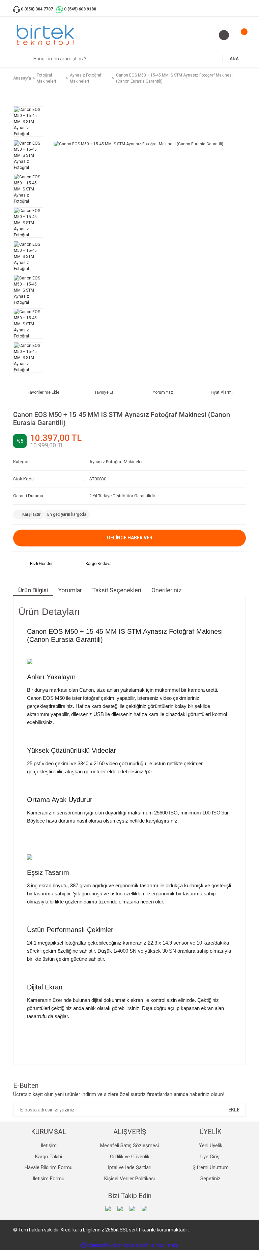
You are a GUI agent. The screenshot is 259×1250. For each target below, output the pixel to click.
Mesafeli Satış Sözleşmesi (129, 1145)
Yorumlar (70, 590)
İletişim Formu (48, 1178)
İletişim (49, 1145)
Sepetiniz (210, 1178)
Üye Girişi (210, 1157)
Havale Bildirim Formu (49, 1167)
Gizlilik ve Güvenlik (129, 1157)
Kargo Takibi (48, 1157)
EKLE (233, 1109)
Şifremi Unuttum (211, 1167)
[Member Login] (224, 35)
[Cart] (239, 35)
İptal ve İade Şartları (129, 1167)
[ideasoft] (94, 1245)
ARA (234, 58)
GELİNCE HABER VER (129, 537)
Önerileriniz (166, 590)
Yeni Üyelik (210, 1145)
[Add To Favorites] (41, 392)
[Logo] (46, 35)
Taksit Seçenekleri (116, 590)
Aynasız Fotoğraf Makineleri (116, 461)
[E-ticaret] (128, 1245)
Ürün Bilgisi (33, 590)
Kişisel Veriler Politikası (129, 1178)
